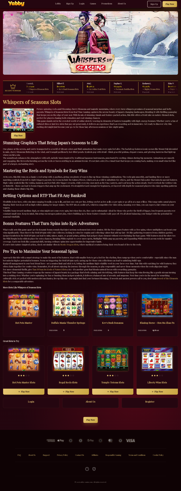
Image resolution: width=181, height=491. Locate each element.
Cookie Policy (158, 455)
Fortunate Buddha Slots (119, 89)
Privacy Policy (62, 455)
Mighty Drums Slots (146, 89)
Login (81, 3)
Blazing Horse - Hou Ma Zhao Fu (157, 322)
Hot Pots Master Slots (23, 382)
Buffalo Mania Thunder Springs (68, 322)
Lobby (58, 3)
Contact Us (79, 455)
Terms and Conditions (137, 455)
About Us (122, 3)
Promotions (106, 3)
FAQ (19, 455)
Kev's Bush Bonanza (112, 322)
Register (150, 401)
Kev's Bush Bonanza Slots (63, 89)
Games (93, 3)
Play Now (18, 135)
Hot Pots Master (23, 322)
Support (46, 455)
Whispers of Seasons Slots (33, 89)
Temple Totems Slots (112, 382)
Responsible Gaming (113, 455)
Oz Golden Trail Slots (91, 89)
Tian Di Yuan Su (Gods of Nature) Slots (49, 269)
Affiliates (94, 455)
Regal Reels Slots (68, 382)
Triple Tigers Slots (171, 89)
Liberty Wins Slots (157, 382)
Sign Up (70, 3)
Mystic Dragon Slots (69, 244)
